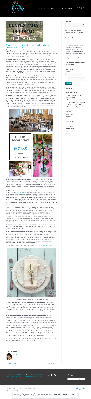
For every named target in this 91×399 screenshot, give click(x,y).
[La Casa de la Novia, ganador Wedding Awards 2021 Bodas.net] (75, 31)
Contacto (71, 8)
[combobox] (76, 379)
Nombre (67, 71)
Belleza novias (69, 114)
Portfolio (50, 8)
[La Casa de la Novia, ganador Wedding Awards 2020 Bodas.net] (75, 38)
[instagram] (77, 8)
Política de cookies (39, 395)
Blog (57, 8)
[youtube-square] (81, 8)
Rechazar (65, 394)
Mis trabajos (68, 124)
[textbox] (75, 379)
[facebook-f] (79, 8)
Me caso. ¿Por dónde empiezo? (73, 95)
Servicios (42, 8)
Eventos (67, 119)
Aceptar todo (57, 394)
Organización (9, 47)
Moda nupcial (69, 126)
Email (66, 79)
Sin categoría (68, 136)
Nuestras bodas (69, 128)
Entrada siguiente (51, 363)
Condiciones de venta (12, 390)
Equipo (63, 8)
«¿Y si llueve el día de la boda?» (43, 245)
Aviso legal (29, 388)
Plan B (15, 47)
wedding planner (21, 192)
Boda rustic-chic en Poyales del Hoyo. (75, 107)
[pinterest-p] (83, 8)
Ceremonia (68, 116)
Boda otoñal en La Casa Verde (73, 100)
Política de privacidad (38, 388)
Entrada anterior (11, 363)
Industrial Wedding (70, 97)
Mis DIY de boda (69, 121)
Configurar (73, 394)
